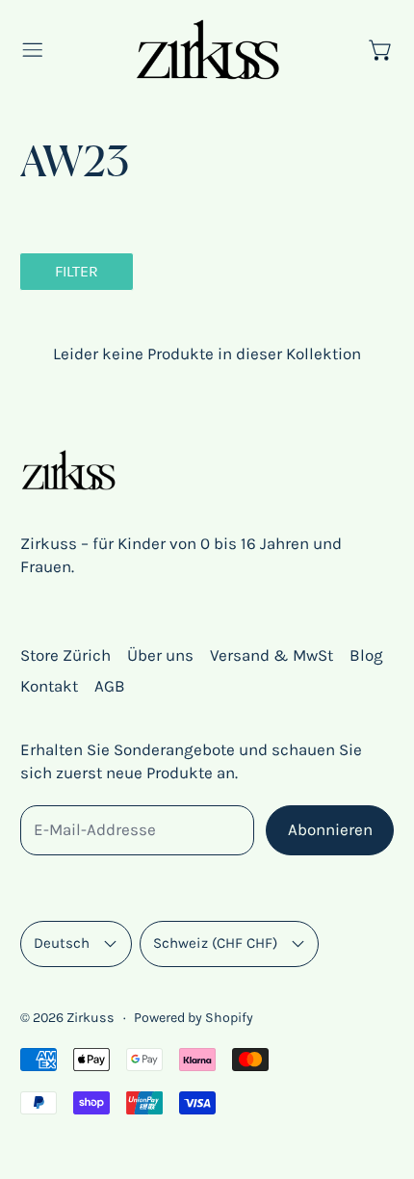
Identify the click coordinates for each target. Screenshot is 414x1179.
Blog (366, 655)
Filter (76, 271)
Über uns (160, 655)
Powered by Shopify (193, 1017)
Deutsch (62, 943)
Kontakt (49, 685)
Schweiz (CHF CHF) (215, 943)
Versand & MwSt (271, 655)
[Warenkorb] (381, 50)
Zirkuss (90, 1017)
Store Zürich (65, 655)
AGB (109, 685)
